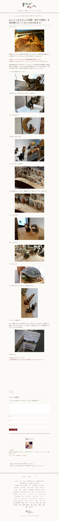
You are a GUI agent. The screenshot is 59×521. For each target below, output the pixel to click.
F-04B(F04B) (34, 485)
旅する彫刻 (26, 54)
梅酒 (20, 504)
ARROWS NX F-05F (40, 481)
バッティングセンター (33, 498)
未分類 (44, 502)
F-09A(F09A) (16, 487)
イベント (13, 15)
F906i (32, 487)
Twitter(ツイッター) (42, 491)
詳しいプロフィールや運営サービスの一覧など (18, 455)
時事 (37, 502)
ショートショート (35, 496)
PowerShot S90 (24, 491)
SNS (36, 491)
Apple (24, 481)
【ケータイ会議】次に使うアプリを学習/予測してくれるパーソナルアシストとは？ (29, 465)
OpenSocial (38, 489)
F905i (28, 487)
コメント (11, 402)
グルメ (23, 496)
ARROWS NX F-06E (24, 483)
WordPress (15, 494)
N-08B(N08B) (31, 489)
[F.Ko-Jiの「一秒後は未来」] (29, 5)
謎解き (35, 504)
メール (10, 420)
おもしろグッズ (42, 494)
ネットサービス (32, 10)
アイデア (21, 494)
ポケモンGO (20, 500)
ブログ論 (15, 500)
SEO (32, 491)
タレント (42, 496)
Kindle (16, 489)
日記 (34, 502)
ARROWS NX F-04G (31, 481)
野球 (26, 507)
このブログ (28, 496)
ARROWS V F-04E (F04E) (34, 483)
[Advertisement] (29, 375)
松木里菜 (15, 504)
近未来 (44, 504)
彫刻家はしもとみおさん (14, 54)
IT (44, 487)
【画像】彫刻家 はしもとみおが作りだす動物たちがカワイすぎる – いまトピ (26, 359)
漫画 (32, 504)
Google (41, 487)
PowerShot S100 (16, 491)
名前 (10, 415)
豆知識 (26, 10)
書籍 (40, 502)
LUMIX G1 (25, 489)
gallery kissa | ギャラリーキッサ (17, 357)
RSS (29, 491)
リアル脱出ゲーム (20, 10)
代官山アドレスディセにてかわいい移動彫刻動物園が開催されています (25, 59)
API (20, 481)
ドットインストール (44, 451)
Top (9, 15)
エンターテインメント (33, 494)
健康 (23, 502)
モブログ (36, 500)
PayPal (43, 489)
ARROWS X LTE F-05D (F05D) (21, 485)
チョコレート (16, 498)
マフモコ (26, 500)
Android (16, 481)
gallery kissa (21, 64)
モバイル (31, 500)
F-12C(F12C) (23, 487)
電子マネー (31, 507)
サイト (10, 424)
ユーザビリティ (43, 500)
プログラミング (39, 10)
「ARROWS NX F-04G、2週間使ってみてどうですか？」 (24, 463)
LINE (20, 489)
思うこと (27, 502)
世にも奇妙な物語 (16, 502)
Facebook (36, 487)
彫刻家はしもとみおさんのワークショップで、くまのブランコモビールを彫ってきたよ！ (29, 61)
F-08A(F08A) (41, 485)
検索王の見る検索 (25, 504)
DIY (29, 485)
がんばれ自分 (17, 496)
